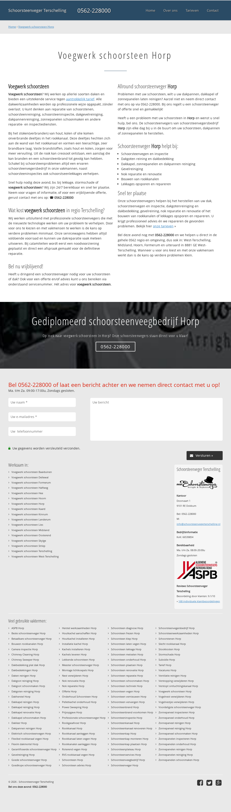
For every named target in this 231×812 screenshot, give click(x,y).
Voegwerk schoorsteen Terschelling (32, 551)
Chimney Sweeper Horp (25, 659)
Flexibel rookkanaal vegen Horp (30, 738)
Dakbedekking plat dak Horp (28, 665)
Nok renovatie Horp (73, 680)
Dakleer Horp (19, 723)
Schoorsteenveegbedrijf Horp (128, 760)
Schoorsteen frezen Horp (125, 633)
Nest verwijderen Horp (75, 675)
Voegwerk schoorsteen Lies (27, 524)
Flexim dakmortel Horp (25, 744)
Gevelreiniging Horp (23, 754)
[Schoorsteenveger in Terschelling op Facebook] (200, 782)
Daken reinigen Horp (24, 675)
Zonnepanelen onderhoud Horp (177, 744)
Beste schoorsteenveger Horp (29, 633)
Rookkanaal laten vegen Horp (79, 738)
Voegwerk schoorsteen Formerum (31, 482)
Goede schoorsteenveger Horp (29, 760)
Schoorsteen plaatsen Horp (127, 665)
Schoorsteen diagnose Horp (127, 628)
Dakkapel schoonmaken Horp (29, 717)
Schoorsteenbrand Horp (125, 707)
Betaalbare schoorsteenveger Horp (32, 638)
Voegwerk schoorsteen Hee (27, 493)
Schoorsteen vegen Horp (125, 691)
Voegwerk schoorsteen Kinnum (30, 514)
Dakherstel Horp (21, 696)
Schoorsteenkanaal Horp (125, 723)
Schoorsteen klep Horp (124, 638)
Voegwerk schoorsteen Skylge (29, 540)
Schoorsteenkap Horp (123, 733)
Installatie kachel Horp (75, 643)
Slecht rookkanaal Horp (172, 643)
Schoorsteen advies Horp (76, 765)
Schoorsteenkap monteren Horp (129, 738)
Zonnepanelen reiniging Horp (176, 754)
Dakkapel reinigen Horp (25, 702)
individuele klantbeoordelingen (199, 601)
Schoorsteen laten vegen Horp (128, 643)
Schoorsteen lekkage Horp (126, 649)
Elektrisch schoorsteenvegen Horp (31, 733)
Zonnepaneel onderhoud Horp (176, 717)
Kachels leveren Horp (74, 654)
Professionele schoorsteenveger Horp (84, 717)
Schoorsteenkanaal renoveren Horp (131, 728)
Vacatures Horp (167, 670)
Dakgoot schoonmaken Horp (28, 686)
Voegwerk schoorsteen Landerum (31, 519)
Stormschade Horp (169, 654)
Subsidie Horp (167, 659)
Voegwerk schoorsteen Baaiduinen (32, 472)
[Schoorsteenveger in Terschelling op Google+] (219, 782)
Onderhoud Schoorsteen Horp (79, 696)
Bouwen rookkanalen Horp (27, 643)
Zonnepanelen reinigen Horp (175, 749)
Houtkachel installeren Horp (78, 638)
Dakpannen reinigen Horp (27, 728)
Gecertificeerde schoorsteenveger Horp (34, 749)
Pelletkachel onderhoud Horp (79, 702)
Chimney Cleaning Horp (25, 654)
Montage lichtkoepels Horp (78, 670)
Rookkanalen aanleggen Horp (79, 744)
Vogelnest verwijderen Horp (175, 696)
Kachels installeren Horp (76, 649)
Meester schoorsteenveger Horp (80, 665)
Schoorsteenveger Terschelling (37, 10)
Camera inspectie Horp (25, 649)
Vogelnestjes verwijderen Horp (176, 702)
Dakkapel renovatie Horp (26, 712)
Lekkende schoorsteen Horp (78, 659)
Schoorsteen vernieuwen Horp (128, 696)
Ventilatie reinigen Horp (172, 675)
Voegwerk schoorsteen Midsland (30, 530)
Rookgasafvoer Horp (74, 723)
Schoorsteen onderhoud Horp (128, 659)
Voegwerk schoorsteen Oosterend (31, 535)
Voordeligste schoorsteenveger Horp (180, 707)
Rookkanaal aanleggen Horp (78, 733)
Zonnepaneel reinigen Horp (175, 723)
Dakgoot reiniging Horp (25, 680)
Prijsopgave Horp (72, 712)
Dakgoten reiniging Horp (26, 691)
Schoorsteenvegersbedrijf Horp (177, 628)
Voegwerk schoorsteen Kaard (28, 509)
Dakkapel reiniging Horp (26, 707)
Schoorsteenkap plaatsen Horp (129, 744)
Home (12, 27)
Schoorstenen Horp (170, 638)
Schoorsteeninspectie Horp (126, 717)
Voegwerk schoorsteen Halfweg (30, 487)
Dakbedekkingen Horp (25, 670)
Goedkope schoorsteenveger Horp (31, 765)
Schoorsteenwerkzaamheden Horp (179, 633)
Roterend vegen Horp (74, 749)
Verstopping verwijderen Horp (176, 680)
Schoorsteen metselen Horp (127, 654)
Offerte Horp (69, 691)
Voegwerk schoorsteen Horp (36, 27)
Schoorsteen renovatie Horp (127, 670)
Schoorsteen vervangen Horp (128, 702)
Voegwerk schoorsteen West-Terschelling (35, 556)
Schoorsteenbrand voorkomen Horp (132, 712)
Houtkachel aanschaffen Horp (79, 633)
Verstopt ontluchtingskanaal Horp (178, 686)
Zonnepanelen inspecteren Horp (177, 738)
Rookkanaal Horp (72, 728)
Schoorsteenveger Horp (124, 765)
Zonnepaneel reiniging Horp (175, 728)
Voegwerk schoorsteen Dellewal (30, 477)
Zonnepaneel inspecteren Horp (177, 712)
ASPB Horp (18, 628)
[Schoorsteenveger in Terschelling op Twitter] (209, 782)
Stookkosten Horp (169, 649)
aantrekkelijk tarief (80, 99)
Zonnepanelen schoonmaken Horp (179, 760)
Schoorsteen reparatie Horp (127, 675)
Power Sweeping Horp (75, 707)
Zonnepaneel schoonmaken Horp (178, 733)
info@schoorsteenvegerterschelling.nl (198, 524)
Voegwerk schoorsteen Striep (28, 545)
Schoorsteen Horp (72, 760)
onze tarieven (163, 226)
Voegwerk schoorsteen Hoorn (29, 498)
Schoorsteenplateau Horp (126, 749)
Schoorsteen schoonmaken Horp (130, 680)
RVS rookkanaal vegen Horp (78, 754)
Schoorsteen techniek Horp (127, 686)
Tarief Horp (165, 665)
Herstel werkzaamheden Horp (79, 628)
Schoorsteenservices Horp (126, 754)
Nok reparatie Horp (73, 686)
